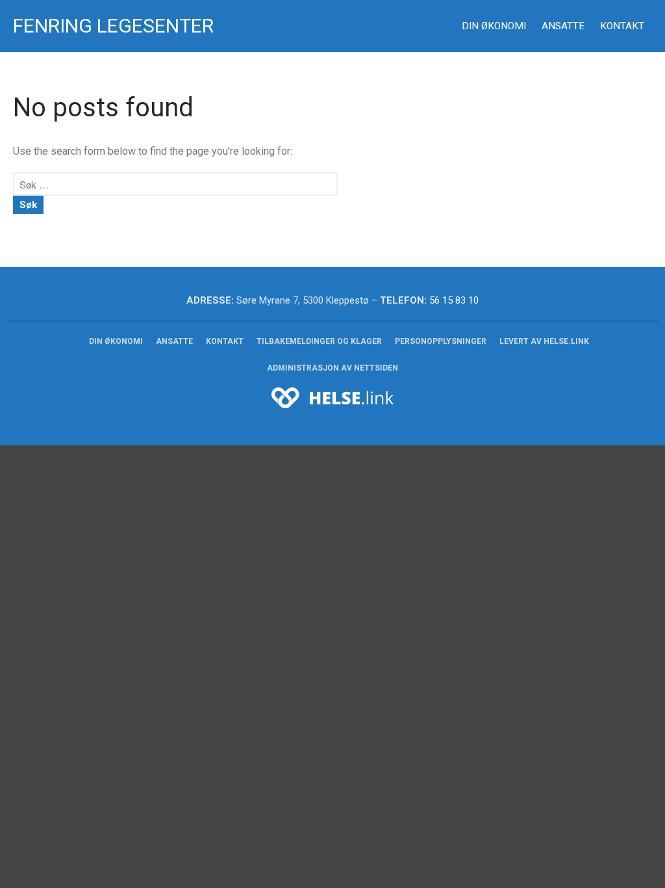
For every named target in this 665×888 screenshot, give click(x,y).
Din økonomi (494, 26)
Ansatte (563, 26)
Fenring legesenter (113, 25)
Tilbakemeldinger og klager (319, 341)
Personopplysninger (440, 341)
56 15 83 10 (454, 300)
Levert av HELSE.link (544, 341)
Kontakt (622, 26)
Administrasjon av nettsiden (332, 367)
